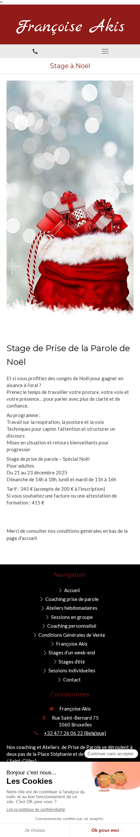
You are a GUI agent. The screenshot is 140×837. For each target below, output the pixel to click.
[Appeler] (35, 51)
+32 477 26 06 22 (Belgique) (75, 733)
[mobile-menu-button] (105, 51)
